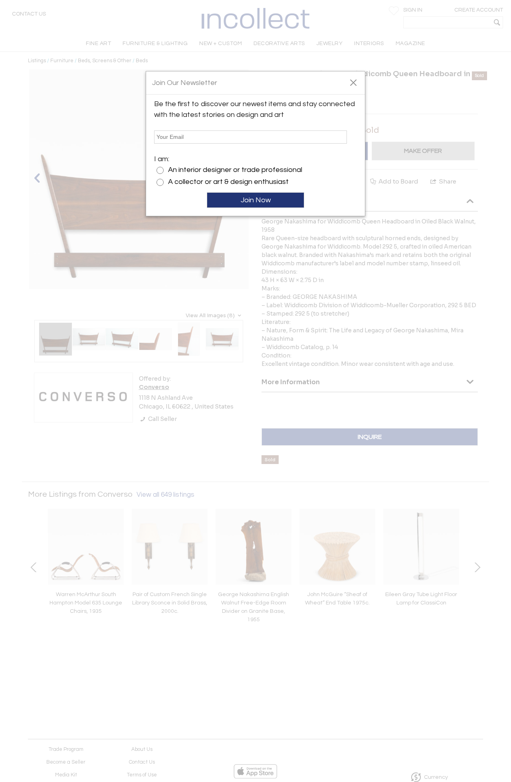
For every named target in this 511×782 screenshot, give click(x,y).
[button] (353, 82)
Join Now (256, 200)
